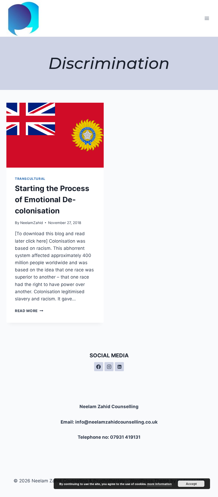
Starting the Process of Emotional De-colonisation (52, 199)
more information (159, 484)
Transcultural (30, 179)
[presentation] (55, 135)
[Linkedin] (119, 366)
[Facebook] (98, 366)
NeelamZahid (31, 223)
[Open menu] (207, 18)
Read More (29, 311)
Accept (191, 483)
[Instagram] (109, 366)
